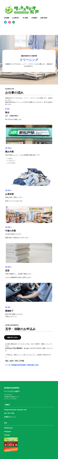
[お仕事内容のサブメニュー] (19, 17)
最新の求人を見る (12, 337)
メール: (22, 365)
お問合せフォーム (10, 417)
